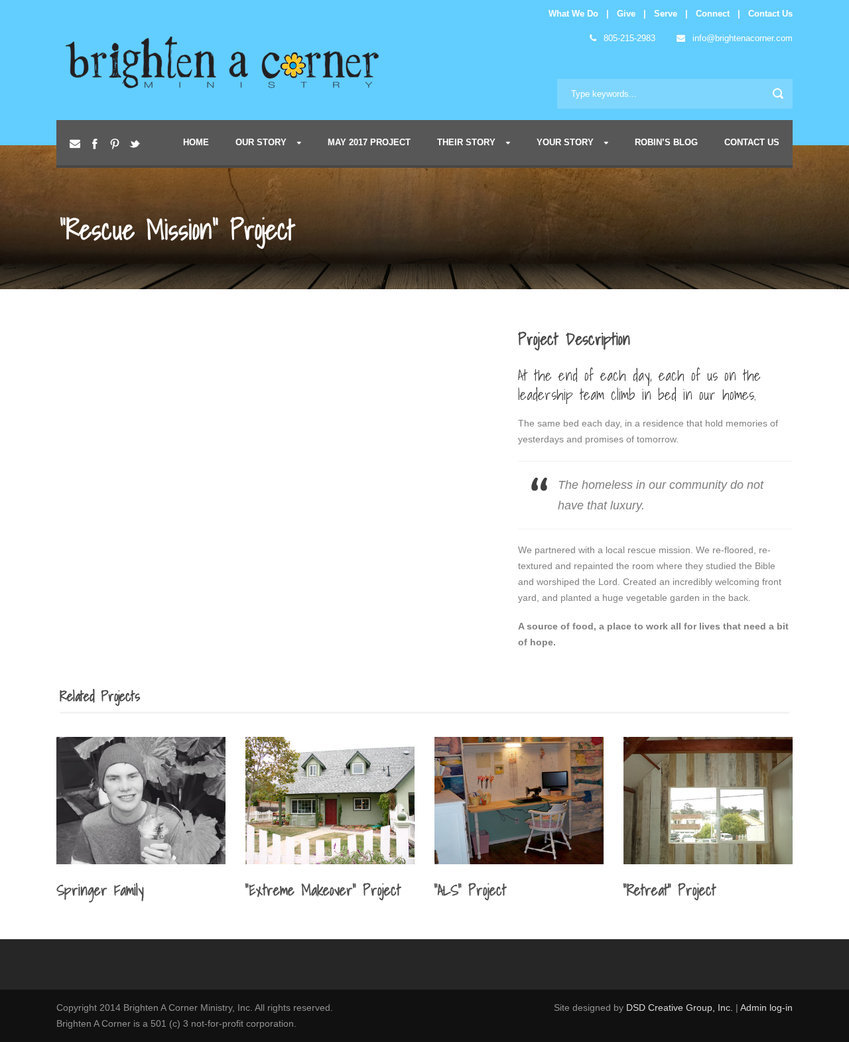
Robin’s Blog (666, 142)
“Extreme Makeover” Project (323, 889)
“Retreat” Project (669, 889)
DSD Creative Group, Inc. (681, 1007)
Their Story (466, 142)
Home (196, 142)
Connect (713, 14)
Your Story (565, 142)
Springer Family (100, 889)
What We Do (573, 14)
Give (626, 14)
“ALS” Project (470, 889)
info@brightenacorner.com (741, 38)
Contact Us (770, 14)
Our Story (261, 142)
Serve (665, 14)
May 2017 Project (369, 142)
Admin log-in (766, 1007)
